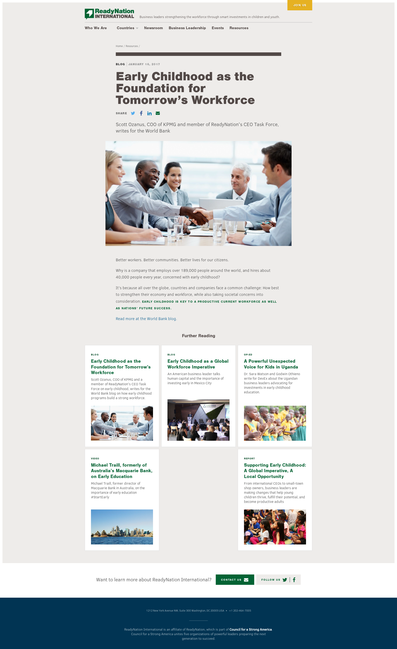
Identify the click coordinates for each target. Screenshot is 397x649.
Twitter (285, 579)
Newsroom (153, 28)
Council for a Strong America (251, 629)
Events (218, 28)
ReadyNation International (109, 14)
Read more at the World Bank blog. (146, 318)
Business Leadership (187, 28)
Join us (299, 5)
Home (119, 46)
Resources (239, 28)
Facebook (294, 579)
